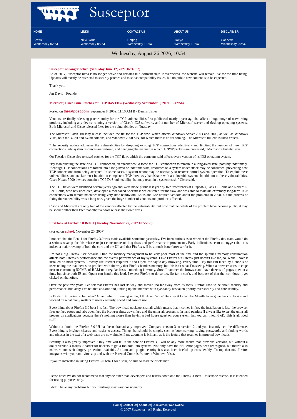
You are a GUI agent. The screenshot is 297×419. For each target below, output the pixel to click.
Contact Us (130, 405)
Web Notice (176, 405)
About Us (145, 405)
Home (117, 405)
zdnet (69, 231)
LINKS (84, 31)
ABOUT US (181, 31)
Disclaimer (160, 405)
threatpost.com (76, 111)
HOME (37, 31)
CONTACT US (136, 31)
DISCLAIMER (230, 31)
